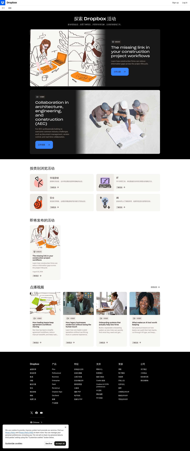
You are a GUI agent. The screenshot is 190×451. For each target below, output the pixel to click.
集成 (31, 377)
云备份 (76, 388)
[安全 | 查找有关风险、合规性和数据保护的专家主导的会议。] (62, 202)
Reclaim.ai (56, 388)
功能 (31, 380)
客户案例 (121, 373)
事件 (3, 8)
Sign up (175, 3)
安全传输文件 (78, 380)
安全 (31, 388)
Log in (184, 3)
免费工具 (33, 399)
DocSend (55, 395)
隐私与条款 (100, 377)
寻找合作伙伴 (123, 399)
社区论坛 (121, 384)
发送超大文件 (78, 369)
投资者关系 (144, 377)
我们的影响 (144, 380)
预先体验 (33, 392)
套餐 (53, 399)
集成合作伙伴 (123, 395)
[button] (36, 422)
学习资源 (99, 398)
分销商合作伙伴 (123, 392)
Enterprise (56, 380)
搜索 (9, 8)
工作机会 (144, 373)
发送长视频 (78, 373)
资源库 (120, 377)
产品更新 (55, 403)
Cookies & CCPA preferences (102, 385)
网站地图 (99, 394)
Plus (53, 369)
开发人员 (121, 380)
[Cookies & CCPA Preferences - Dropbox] (36, 436)
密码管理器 (78, 384)
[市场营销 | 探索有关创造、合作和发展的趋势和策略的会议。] (62, 182)
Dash (54, 384)
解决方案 (33, 384)
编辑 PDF (77, 392)
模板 (31, 395)
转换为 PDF (78, 399)
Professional (56, 373)
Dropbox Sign (57, 392)
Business (55, 377)
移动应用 (33, 373)
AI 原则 (98, 390)
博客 (119, 369)
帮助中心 (99, 369)
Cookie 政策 (100, 380)
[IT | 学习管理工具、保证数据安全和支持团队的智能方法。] (128, 182)
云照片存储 (78, 377)
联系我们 (99, 373)
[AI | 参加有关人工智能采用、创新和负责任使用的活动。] (128, 202)
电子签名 (77, 395)
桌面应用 (33, 369)
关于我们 (144, 369)
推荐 (119, 388)
